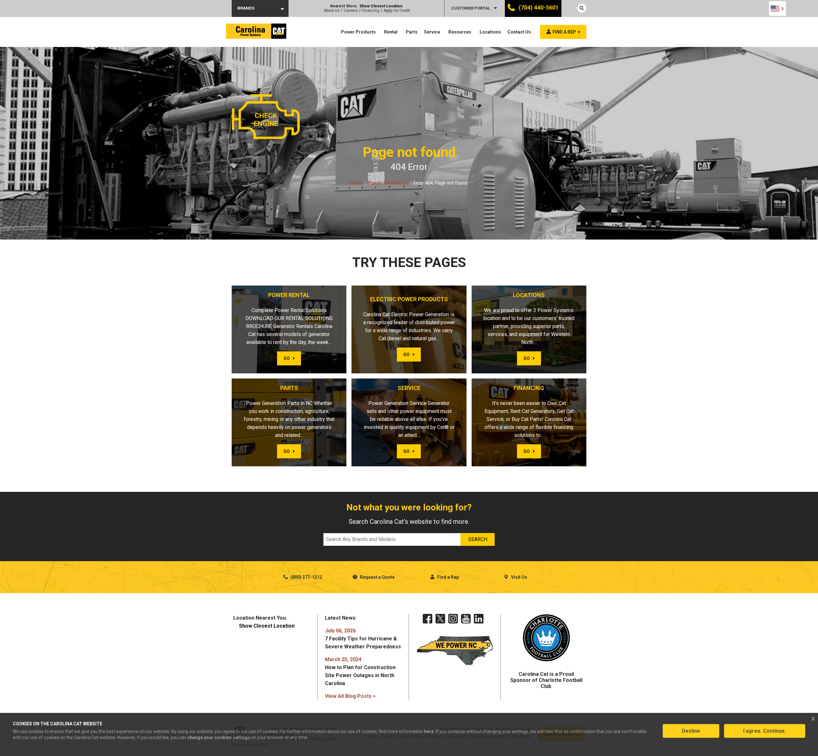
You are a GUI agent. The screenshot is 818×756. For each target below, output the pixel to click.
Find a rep (564, 31)
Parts (412, 31)
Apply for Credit (396, 10)
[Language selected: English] (777, 8)
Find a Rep (447, 577)
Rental (390, 31)
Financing (370, 10)
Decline (691, 731)
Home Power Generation (379, 183)
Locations (490, 31)
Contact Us (519, 31)
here (429, 731)
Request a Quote (377, 577)
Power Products (358, 31)
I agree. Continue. (764, 731)
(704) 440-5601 (538, 7)
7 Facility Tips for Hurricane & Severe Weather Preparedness (363, 639)
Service (432, 31)
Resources (459, 31)
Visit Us (518, 577)
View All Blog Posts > (350, 696)
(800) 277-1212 (305, 577)
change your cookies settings (218, 737)
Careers (351, 10)
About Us (332, 10)
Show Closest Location (380, 6)
